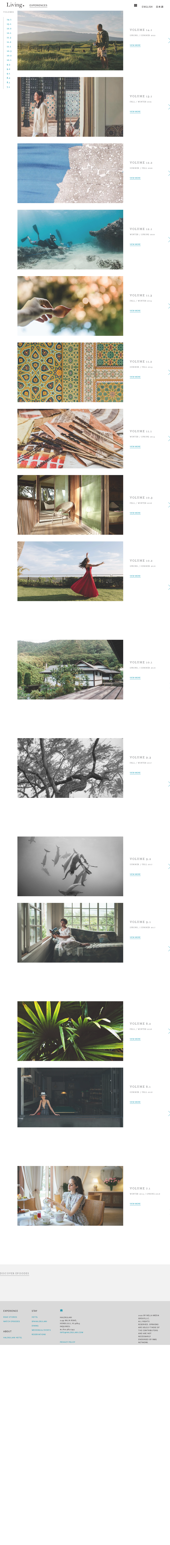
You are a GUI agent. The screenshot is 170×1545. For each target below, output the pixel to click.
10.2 (9, 55)
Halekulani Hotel (12, 1337)
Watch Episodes (11, 1321)
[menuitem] (38, 5)
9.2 (8, 68)
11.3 (9, 37)
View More (135, 45)
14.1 (9, 19)
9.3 (8, 64)
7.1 (8, 86)
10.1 (9, 59)
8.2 (8, 77)
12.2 (9, 28)
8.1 (8, 82)
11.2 (9, 41)
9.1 (8, 73)
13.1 (9, 23)
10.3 (9, 50)
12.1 (9, 32)
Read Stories (10, 1317)
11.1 (9, 46)
